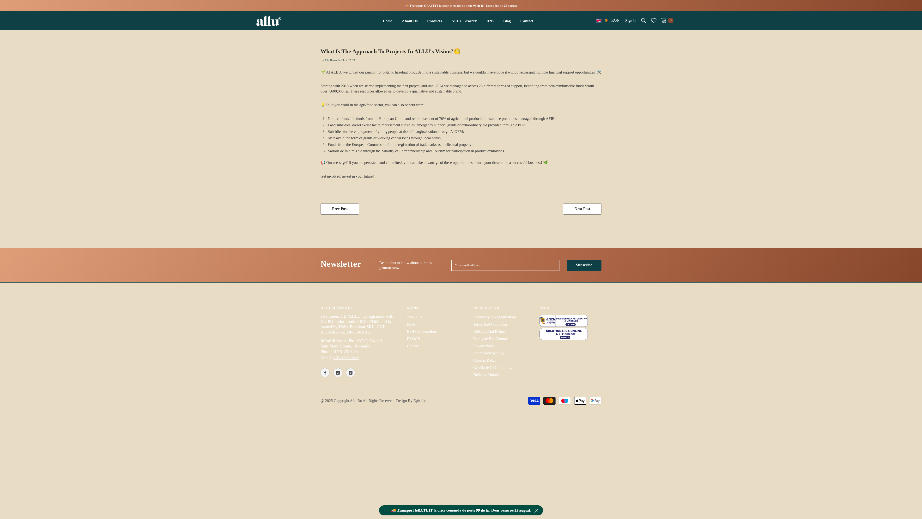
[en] (598, 21)
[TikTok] (350, 372)
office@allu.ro (346, 357)
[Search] (644, 20)
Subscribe (584, 265)
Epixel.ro (420, 401)
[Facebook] (325, 372)
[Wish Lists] (653, 20)
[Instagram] (337, 372)
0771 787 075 (346, 351)
